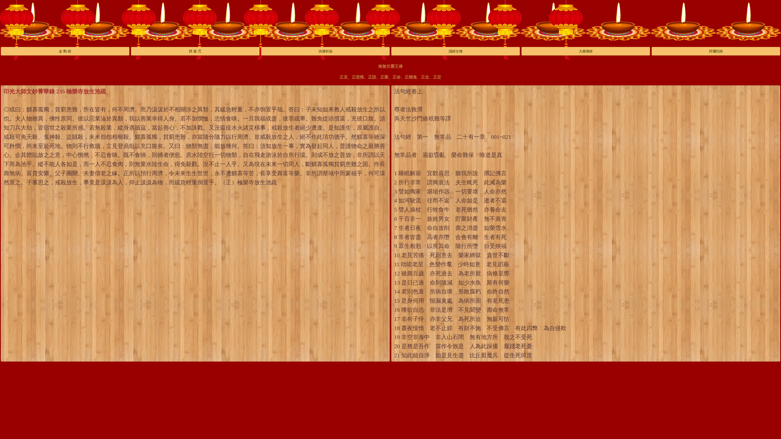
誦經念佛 (455, 51)
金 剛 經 (65, 51)
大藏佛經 (586, 51)
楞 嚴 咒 (195, 51)
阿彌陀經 (716, 51)
